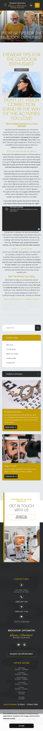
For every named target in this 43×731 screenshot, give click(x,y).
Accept (21, 726)
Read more (9, 427)
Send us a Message (21, 622)
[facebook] (18, 645)
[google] (24, 645)
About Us (9, 345)
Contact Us (10, 363)
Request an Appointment (22, 517)
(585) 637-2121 (21, 602)
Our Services (11, 349)
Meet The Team (12, 354)
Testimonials (11, 358)
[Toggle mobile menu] (5, 5)
